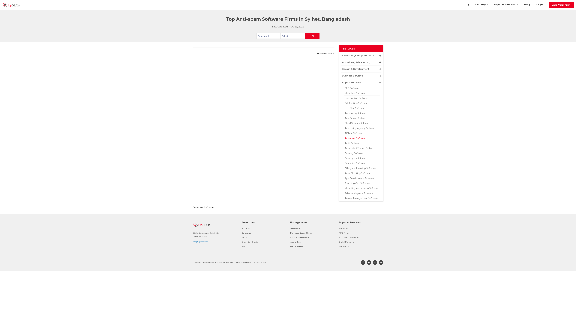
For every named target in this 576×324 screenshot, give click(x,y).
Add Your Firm (561, 5)
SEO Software (352, 88)
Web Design (344, 246)
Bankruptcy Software (356, 158)
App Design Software (356, 118)
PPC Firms (343, 233)
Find (312, 35)
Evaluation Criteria (250, 242)
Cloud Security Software (357, 123)
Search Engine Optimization (358, 55)
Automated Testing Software (360, 148)
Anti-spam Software (355, 138)
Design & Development (355, 69)
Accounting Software (356, 113)
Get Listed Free (296, 246)
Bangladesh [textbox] (264, 36)
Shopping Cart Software (357, 183)
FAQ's (244, 237)
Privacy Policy (260, 262)
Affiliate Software (354, 133)
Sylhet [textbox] (285, 36)
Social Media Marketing (349, 237)
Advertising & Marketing (356, 62)
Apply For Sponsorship (300, 237)
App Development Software (359, 178)
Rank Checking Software (358, 173)
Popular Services (505, 4)
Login (540, 4)
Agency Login (296, 242)
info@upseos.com (200, 242)
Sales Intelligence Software (359, 193)
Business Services (352, 75)
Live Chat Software (355, 108)
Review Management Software (361, 198)
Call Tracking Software (356, 103)
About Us (246, 228)
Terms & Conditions (243, 262)
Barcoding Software (355, 163)
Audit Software (352, 143)
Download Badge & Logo (301, 233)
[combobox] (268, 36)
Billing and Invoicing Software (360, 168)
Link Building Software (356, 98)
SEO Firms (343, 228)
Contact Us (246, 233)
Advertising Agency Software (360, 128)
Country (480, 4)
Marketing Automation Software (362, 188)
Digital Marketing (346, 242)
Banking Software (354, 153)
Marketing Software (355, 93)
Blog (527, 4)
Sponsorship (295, 228)
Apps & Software (351, 82)
